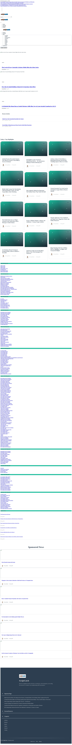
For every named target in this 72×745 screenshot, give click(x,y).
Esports (4, 27)
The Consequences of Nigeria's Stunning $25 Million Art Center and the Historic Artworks (16, 3)
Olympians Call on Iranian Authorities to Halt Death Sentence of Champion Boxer (12, 518)
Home (4, 24)
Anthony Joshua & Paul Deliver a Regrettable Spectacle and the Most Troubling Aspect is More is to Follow (59, 160)
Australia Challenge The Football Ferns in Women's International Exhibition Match (18, 703)
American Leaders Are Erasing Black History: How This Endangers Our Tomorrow (35, 252)
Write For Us (33, 741)
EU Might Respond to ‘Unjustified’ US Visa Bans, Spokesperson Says (13, 4)
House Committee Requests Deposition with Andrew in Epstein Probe (10, 523)
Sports (6, 42)
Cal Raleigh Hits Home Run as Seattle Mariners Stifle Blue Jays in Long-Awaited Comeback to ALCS (29, 106)
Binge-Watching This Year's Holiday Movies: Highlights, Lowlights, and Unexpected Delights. (59, 249)
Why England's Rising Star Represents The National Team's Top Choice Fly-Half (36, 191)
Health (6, 36)
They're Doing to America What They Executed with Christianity (12, 2)
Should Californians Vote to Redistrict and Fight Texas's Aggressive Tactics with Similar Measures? (60, 219)
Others (6, 40)
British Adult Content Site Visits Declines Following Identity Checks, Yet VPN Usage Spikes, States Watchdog (11, 190)
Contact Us (5, 45)
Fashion (4, 32)
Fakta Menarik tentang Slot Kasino (5, 514)
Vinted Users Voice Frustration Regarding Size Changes (13, 118)
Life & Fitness (7, 37)
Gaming (6, 35)
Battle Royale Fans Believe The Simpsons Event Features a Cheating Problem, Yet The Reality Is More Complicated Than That (26, 697)
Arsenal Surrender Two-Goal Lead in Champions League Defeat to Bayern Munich (59, 190)
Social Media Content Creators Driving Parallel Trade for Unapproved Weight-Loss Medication (17, 1)
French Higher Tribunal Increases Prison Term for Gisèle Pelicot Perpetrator (17, 125)
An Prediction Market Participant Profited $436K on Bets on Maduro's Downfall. (10, 251)
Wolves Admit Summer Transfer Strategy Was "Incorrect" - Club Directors (17, 701)
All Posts (4, 25)
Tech (6, 43)
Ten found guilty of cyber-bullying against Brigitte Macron (8, 527)
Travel (6, 44)
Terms (37, 741)
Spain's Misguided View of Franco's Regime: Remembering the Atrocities (13, 5)
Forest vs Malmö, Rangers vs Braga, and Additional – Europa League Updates (35, 221)
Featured (4, 33)
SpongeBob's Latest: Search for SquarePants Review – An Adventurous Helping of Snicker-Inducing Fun (35, 161)
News (6, 39)
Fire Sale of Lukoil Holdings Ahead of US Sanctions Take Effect (19, 86)
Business (4, 26)
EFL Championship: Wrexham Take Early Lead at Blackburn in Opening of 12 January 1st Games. (21, 707)
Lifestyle (6, 38)
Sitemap (40, 741)
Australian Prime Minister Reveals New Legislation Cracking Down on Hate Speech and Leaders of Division (23, 705)
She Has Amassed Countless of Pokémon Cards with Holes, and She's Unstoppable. (12, 536)
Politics (6, 41)
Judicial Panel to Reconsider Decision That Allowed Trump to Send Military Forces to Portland (11, 160)
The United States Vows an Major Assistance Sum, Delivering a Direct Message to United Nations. (10, 221)
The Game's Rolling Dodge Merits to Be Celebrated (7, 532)
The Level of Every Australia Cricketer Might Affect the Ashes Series (20, 67)
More (4, 34)
